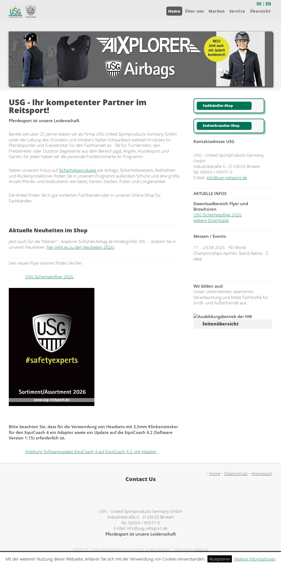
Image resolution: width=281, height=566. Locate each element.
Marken (217, 11)
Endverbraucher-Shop (221, 125)
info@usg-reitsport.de (227, 177)
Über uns (194, 11)
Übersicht (260, 11)
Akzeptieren (220, 559)
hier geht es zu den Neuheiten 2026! (80, 247)
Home (174, 11)
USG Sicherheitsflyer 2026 (49, 276)
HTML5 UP (201, 549)
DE (259, 3)
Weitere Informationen (255, 559)
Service (237, 11)
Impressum (261, 473)
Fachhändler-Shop (218, 105)
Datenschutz (236, 473)
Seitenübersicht (220, 324)
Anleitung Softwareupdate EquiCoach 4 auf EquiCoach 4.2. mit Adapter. (91, 451)
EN (268, 3)
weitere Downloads (211, 220)
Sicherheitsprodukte (78, 170)
